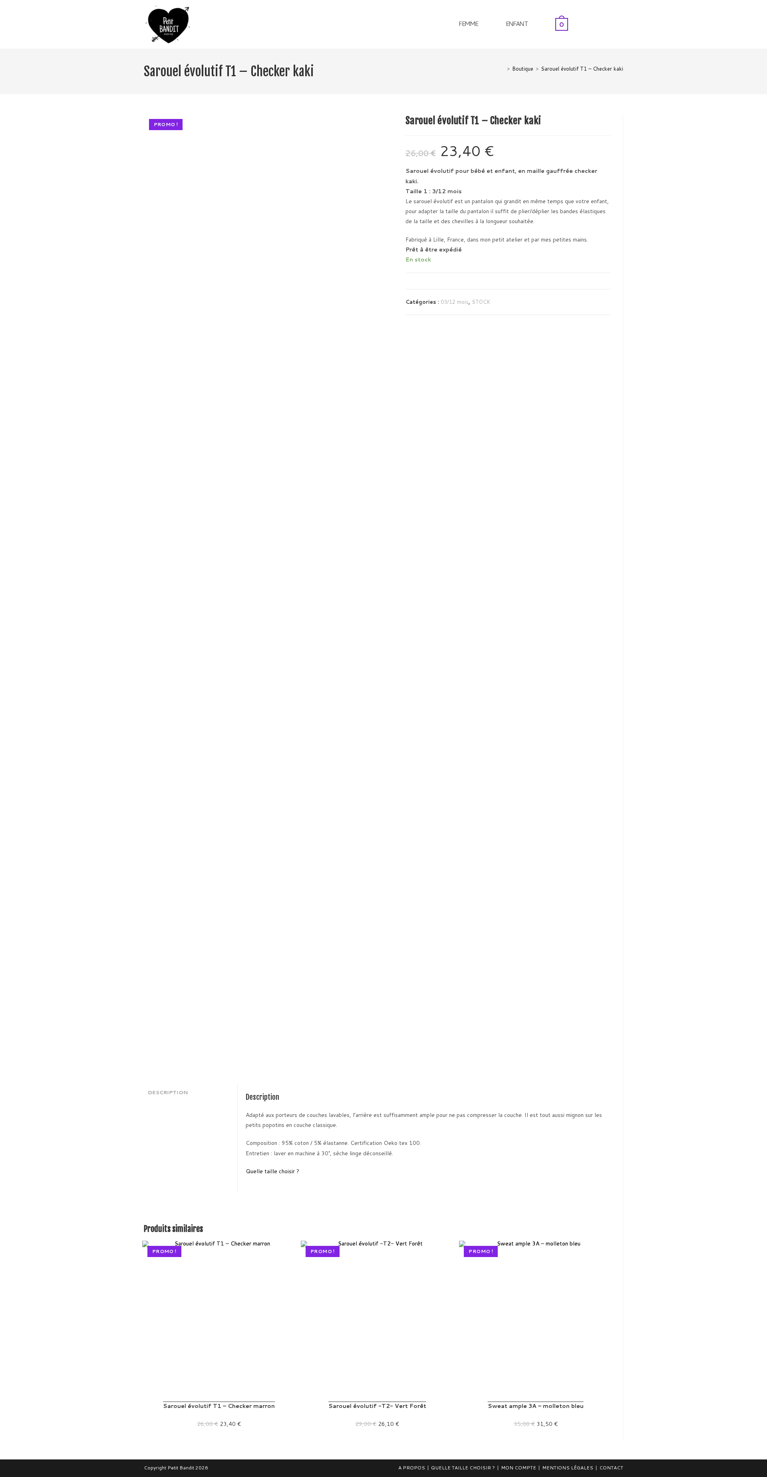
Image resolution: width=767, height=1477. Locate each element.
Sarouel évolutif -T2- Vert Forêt (377, 1406)
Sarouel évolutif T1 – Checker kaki (582, 68)
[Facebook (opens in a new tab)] (610, 23)
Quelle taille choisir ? (272, 1171)
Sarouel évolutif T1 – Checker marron (219, 1406)
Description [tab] (168, 1092)
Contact (611, 1467)
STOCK (481, 301)
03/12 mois (455, 301)
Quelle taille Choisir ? (463, 1467)
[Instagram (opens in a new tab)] (621, 23)
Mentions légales (567, 1467)
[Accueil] (503, 68)
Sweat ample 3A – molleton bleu (536, 1406)
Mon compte (518, 1467)
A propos (411, 1467)
